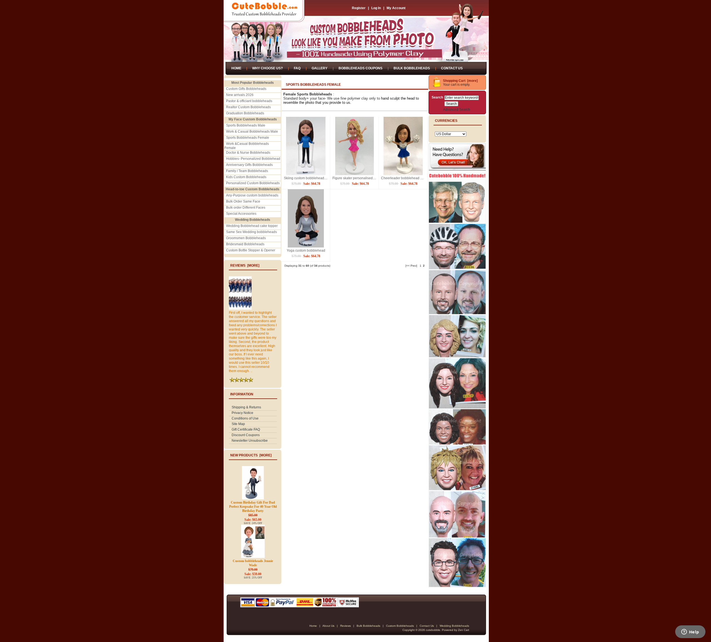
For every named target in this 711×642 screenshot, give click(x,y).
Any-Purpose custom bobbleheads (252, 195)
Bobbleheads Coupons (360, 68)
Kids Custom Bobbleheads (246, 177)
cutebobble (433, 629)
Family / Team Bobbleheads (247, 171)
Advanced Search (456, 110)
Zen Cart (463, 629)
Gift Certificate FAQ (246, 429)
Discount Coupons (246, 435)
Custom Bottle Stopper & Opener (250, 250)
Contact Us (452, 68)
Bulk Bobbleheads (412, 68)
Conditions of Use (245, 418)
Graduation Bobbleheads (245, 113)
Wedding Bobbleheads (454, 625)
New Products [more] (251, 455)
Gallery (319, 68)
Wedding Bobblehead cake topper (252, 226)
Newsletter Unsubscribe (250, 441)
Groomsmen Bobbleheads (246, 238)
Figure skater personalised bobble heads (363, 178)
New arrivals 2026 (240, 95)
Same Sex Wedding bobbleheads (251, 232)
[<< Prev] (411, 265)
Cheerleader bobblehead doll (403, 178)
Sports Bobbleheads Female (247, 138)
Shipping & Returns (246, 407)
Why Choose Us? (267, 68)
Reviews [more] (244, 265)
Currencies (446, 121)
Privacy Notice (242, 413)
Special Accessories (241, 214)
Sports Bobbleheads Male (245, 125)
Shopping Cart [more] (460, 81)
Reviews (345, 625)
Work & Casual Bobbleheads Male (252, 131)
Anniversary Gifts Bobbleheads (249, 165)
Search (437, 97)
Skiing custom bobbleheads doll (308, 178)
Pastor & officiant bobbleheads (249, 101)
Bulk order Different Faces (245, 207)
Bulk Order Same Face (243, 201)
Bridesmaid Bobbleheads (245, 244)
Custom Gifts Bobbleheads (246, 89)
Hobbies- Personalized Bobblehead (253, 159)
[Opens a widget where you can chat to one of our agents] (690, 632)
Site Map (238, 424)
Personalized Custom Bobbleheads (253, 183)
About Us (328, 625)
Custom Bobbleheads (400, 625)
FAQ (297, 68)
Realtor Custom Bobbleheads (248, 107)
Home (236, 68)
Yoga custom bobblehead (306, 250)
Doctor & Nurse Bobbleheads (248, 153)
